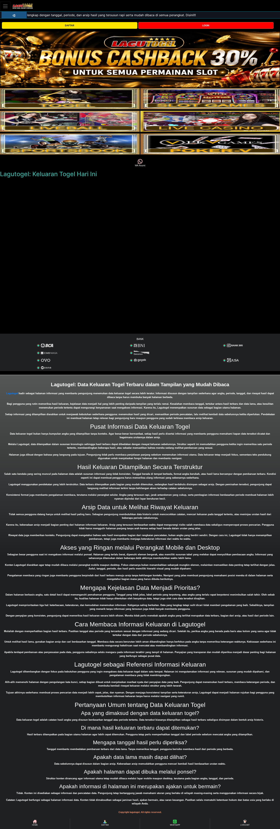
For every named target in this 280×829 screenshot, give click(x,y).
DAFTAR (69, 25)
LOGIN (205, 25)
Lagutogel (12, 393)
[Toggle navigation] (5, 6)
